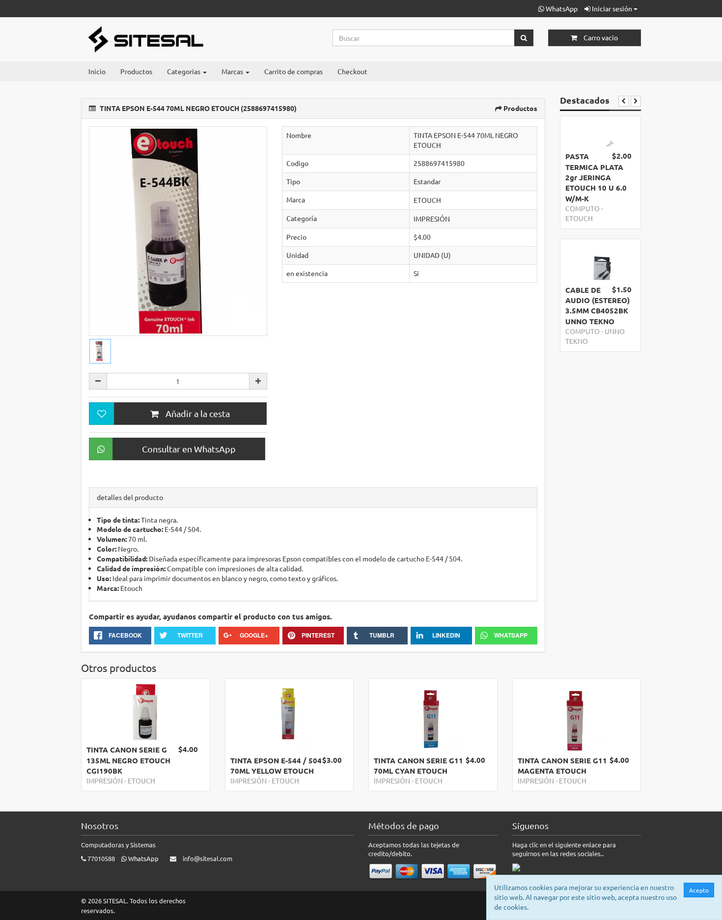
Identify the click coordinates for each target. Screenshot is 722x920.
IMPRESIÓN (432, 218)
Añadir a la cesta (197, 413)
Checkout (352, 71)
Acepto (699, 890)
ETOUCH (427, 199)
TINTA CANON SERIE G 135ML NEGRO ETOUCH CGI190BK (128, 760)
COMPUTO (582, 208)
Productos (136, 71)
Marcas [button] (233, 71)
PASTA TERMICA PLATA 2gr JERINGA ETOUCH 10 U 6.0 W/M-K (596, 177)
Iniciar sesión (612, 8)
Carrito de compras (293, 71)
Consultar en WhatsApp (189, 449)
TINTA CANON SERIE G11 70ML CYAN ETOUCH (418, 765)
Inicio (97, 71)
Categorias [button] (184, 71)
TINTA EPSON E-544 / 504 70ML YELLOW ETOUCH (276, 765)
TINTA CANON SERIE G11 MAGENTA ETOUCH (562, 765)
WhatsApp (561, 8)
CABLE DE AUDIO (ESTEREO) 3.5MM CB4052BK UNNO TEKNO (597, 305)
